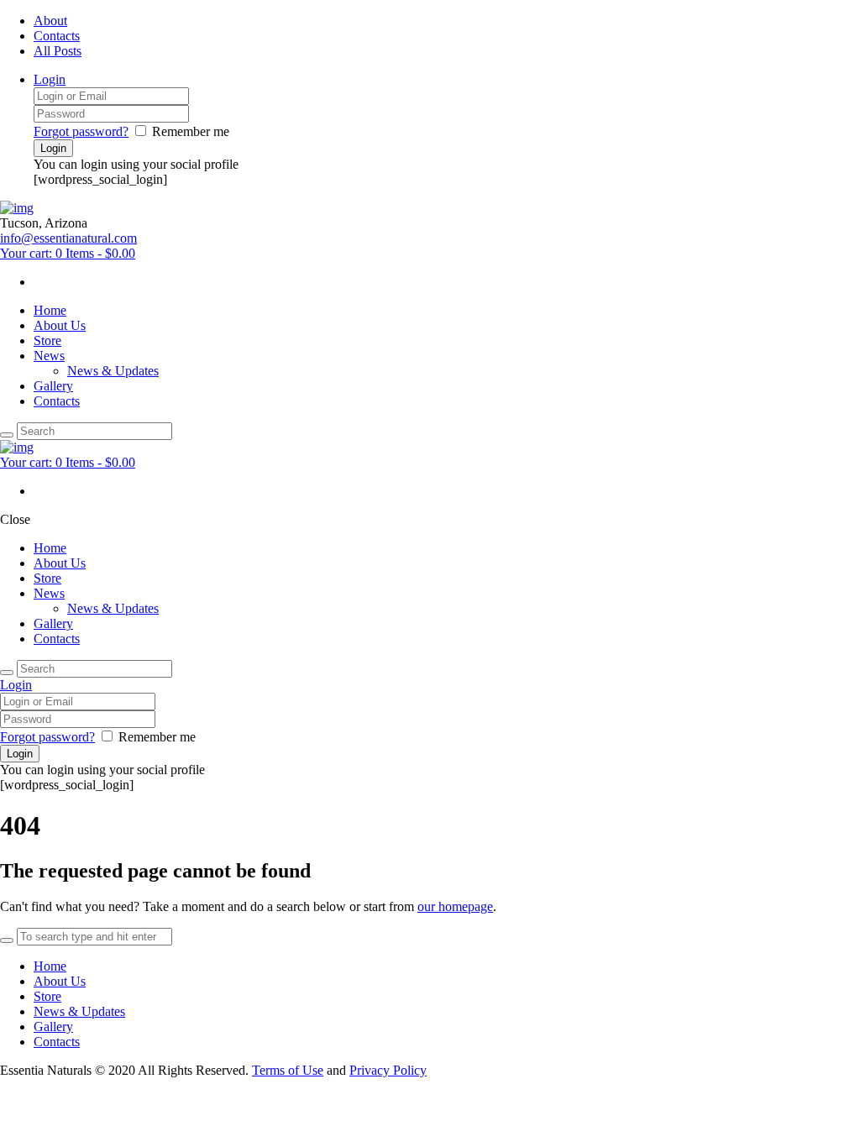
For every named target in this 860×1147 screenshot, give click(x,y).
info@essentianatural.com (68, 238)
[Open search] (6, 434)
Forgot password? (81, 131)
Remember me (190, 131)
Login (50, 79)
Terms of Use (287, 1070)
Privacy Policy (388, 1070)
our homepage (455, 906)
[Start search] (6, 672)
